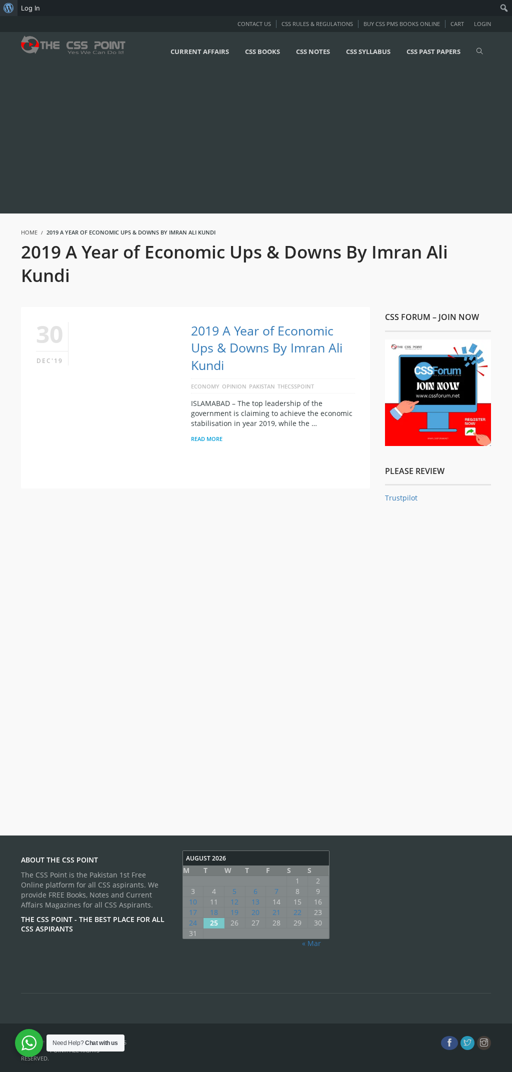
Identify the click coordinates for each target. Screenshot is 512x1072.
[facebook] (449, 1043)
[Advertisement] (256, 141)
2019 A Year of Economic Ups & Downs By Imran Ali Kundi (266, 347)
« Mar (311, 943)
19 (234, 912)
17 (193, 912)
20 (256, 912)
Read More (206, 438)
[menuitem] (9, 8)
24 (193, 923)
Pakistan (262, 386)
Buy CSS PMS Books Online (402, 24)
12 (234, 901)
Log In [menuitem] (30, 8)
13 (256, 901)
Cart (457, 24)
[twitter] (467, 1043)
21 (276, 912)
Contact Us (254, 24)
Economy (205, 386)
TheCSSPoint (296, 386)
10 (193, 901)
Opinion (234, 386)
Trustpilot (401, 497)
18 (214, 912)
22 (298, 912)
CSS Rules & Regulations (317, 24)
